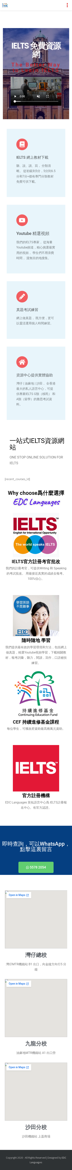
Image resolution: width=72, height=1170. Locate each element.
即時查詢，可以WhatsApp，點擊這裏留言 (36, 846)
